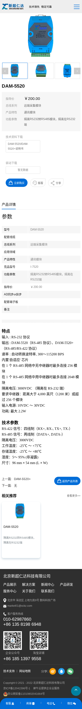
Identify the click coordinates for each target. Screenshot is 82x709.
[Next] (77, 71)
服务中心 (9, 591)
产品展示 (9, 584)
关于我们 (28, 591)
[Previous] (5, 71)
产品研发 (66, 584)
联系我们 (47, 591)
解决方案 (28, 584)
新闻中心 (47, 584)
